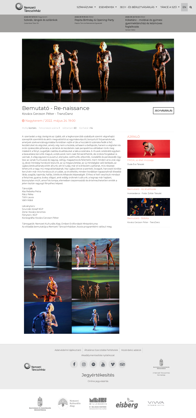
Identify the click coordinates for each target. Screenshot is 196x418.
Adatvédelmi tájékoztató (68, 350)
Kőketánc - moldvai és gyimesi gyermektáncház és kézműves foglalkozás (143, 23)
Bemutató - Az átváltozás (141, 189)
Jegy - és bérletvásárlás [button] (137, 7)
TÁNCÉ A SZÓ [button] (168, 7)
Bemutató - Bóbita (138, 218)
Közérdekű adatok (131, 350)
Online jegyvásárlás (98, 381)
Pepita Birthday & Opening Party (94, 20)
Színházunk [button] (85, 7)
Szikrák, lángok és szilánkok (40, 20)
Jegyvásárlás (163, 110)
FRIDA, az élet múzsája (140, 160)
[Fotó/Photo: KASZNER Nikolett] (48, 254)
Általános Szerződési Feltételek (101, 350)
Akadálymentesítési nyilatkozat (98, 355)
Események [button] (107, 7)
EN (184, 7)
